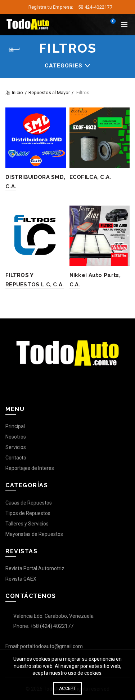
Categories (63, 65)
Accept (67, 688)
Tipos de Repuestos (27, 513)
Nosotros (15, 437)
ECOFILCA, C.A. (90, 177)
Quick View (59, 113)
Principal (15, 426)
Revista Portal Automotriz (34, 568)
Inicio (17, 92)
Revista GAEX (20, 579)
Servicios (15, 447)
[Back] (14, 50)
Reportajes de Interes (29, 468)
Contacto (15, 458)
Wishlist (113, 21)
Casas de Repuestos (28, 503)
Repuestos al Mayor (49, 92)
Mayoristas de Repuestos (34, 534)
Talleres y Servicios (27, 524)
